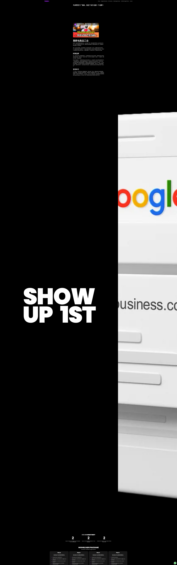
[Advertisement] (88, 14)
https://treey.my (77, 75)
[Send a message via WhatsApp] (175, 563)
